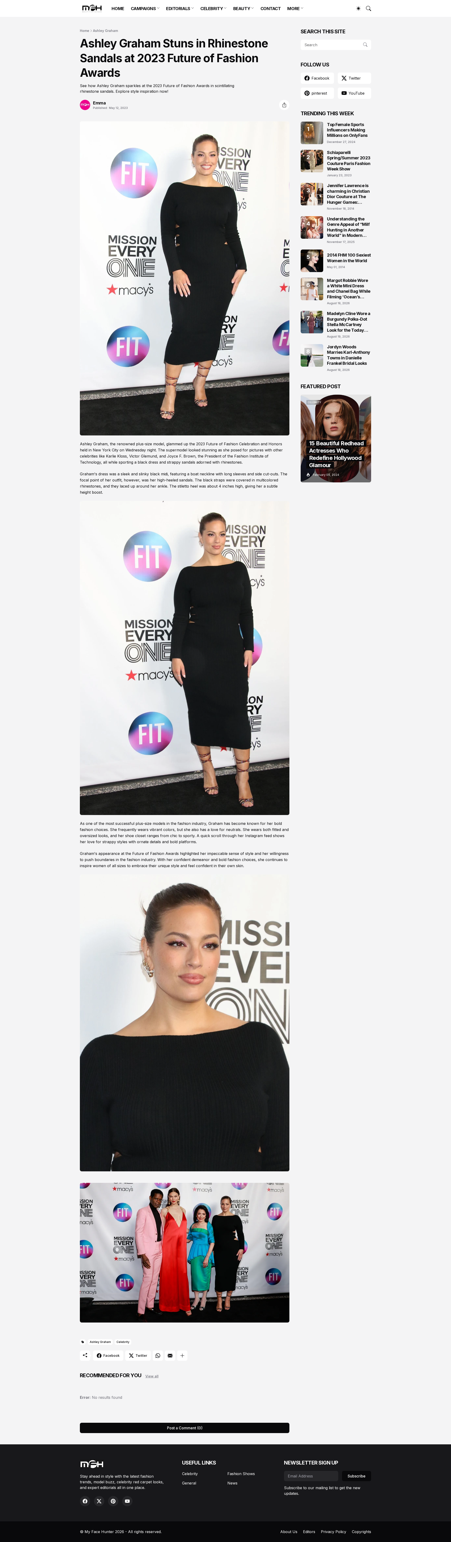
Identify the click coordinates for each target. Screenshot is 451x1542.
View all (152, 1376)
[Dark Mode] (356, 8)
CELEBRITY (211, 8)
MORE (293, 8)
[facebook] (85, 1501)
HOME (118, 8)
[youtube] (127, 1501)
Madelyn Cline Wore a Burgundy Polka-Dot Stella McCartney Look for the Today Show (348, 322)
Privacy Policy (333, 1531)
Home (84, 31)
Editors (309, 1531)
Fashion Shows (241, 1473)
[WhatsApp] (158, 1355)
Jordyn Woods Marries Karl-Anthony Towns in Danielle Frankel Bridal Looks (348, 355)
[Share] (284, 105)
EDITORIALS (178, 8)
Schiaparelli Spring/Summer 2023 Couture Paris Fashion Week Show (348, 160)
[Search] (366, 8)
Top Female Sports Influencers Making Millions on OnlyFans (347, 130)
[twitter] (99, 1501)
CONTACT (270, 8)
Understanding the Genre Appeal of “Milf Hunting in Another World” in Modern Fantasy (348, 227)
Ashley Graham (105, 31)
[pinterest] (113, 1501)
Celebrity (123, 1342)
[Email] (170, 1355)
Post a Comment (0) (184, 1428)
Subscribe (356, 1476)
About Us (288, 1531)
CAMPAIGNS (143, 8)
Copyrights (361, 1531)
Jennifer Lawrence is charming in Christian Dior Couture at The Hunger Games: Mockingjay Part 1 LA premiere (348, 194)
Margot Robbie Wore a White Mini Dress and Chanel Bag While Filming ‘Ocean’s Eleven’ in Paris (348, 289)
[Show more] (182, 1355)
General (189, 1483)
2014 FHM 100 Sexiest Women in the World (349, 258)
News (232, 1483)
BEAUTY (241, 8)
